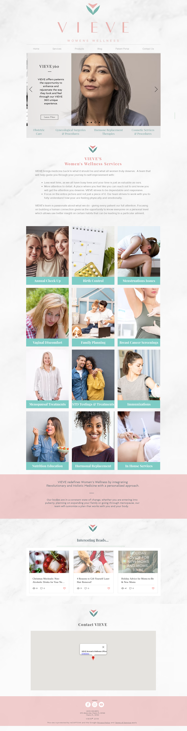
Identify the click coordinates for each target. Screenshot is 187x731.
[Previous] (30, 89)
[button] (79, 48)
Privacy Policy (103, 723)
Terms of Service (123, 723)
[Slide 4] (91, 122)
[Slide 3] (95, 122)
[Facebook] (88, 704)
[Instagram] (94, 704)
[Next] (156, 89)
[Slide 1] (87, 122)
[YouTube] (101, 704)
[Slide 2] (99, 122)
